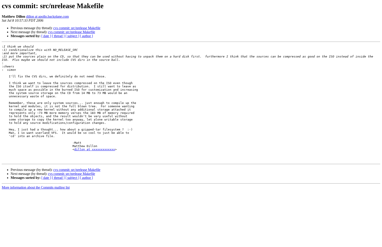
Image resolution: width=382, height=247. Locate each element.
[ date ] (46, 36)
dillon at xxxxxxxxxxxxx (94, 149)
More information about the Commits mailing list (36, 187)
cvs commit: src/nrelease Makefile (76, 28)
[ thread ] (58, 36)
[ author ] (86, 36)
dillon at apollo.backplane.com (47, 16)
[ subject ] (72, 36)
